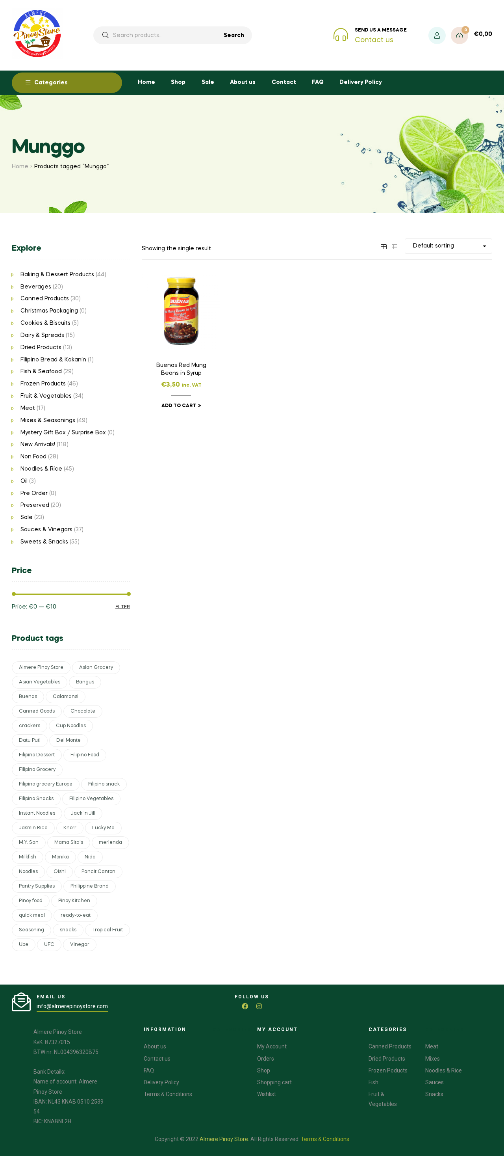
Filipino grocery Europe (45, 784)
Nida (90, 857)
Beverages (35, 287)
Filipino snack (104, 784)
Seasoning (31, 930)
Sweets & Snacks (44, 542)
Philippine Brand (89, 886)
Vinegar (79, 944)
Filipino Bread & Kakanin (53, 360)
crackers (29, 726)
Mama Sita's (68, 842)
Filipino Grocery (37, 769)
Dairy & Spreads (42, 335)
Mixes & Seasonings (47, 420)
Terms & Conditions (325, 1139)
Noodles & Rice (41, 469)
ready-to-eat (76, 915)
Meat (27, 408)
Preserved (34, 505)
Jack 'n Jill (83, 813)
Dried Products (40, 347)
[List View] (394, 246)
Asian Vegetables (39, 682)
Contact (284, 82)
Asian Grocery (96, 667)
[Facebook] (245, 1006)
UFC (49, 944)
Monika (60, 857)
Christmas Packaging (49, 311)
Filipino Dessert (37, 755)
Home (146, 82)
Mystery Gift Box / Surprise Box (63, 433)
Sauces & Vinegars (46, 529)
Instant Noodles (37, 813)
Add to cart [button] (178, 406)
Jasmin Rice (33, 828)
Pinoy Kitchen (74, 901)
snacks (68, 930)
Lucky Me (103, 828)
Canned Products (44, 299)
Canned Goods (37, 711)
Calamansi (65, 696)
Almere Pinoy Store (41, 667)
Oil (24, 481)
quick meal (32, 915)
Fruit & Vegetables (46, 396)
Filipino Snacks (36, 799)
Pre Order (34, 493)
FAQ (318, 82)
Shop (178, 82)
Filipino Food (84, 755)
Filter (122, 607)
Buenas (28, 696)
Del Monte (68, 740)
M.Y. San (29, 842)
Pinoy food (31, 901)
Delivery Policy (360, 82)
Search (234, 35)
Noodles (28, 871)
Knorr (69, 828)
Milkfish (27, 857)
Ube (23, 944)
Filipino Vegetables (91, 799)
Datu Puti (30, 740)
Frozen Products (43, 384)
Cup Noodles (71, 726)
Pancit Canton (98, 871)
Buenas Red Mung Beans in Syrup (181, 369)
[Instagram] (259, 1006)
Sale (208, 82)
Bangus (85, 682)
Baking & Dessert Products (57, 274)
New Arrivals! (37, 444)
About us (243, 82)
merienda (110, 842)
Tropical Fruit (107, 930)
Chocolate (82, 711)
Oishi (60, 871)
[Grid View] (383, 246)
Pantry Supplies (37, 886)
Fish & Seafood (41, 371)
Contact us (374, 40)
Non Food (33, 457)
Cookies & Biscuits (45, 323)
